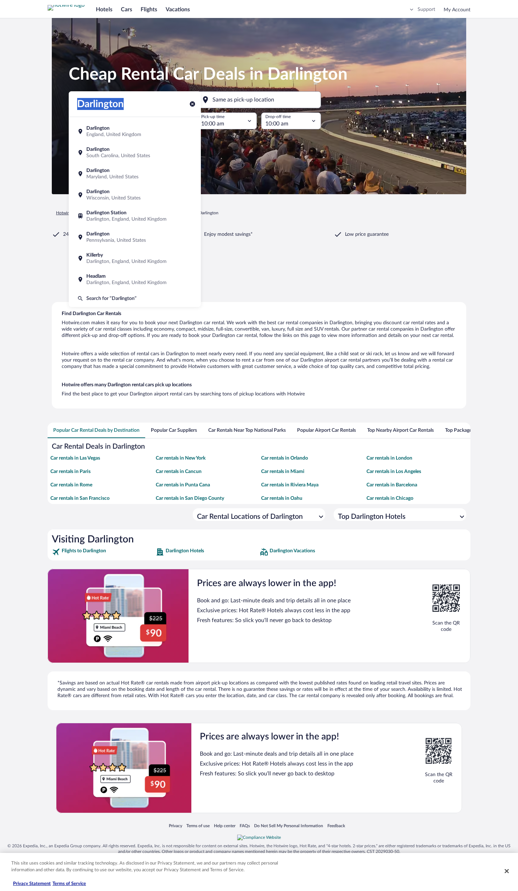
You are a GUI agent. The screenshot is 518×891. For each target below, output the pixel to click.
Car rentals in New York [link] (180, 458)
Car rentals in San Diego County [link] (190, 498)
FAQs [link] (245, 825)
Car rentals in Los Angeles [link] (393, 471)
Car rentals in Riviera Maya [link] (290, 485)
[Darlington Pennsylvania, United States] (135, 237)
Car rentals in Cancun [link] (179, 471)
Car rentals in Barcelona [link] (391, 485)
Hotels (104, 9)
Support (426, 9)
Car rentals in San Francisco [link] (80, 498)
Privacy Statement (32, 883)
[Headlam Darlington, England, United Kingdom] (135, 279)
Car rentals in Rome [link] (71, 485)
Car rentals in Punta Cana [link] (183, 485)
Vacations (178, 9)
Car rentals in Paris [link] (70, 471)
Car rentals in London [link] (389, 458)
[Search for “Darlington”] (135, 298)
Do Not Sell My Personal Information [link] (288, 825)
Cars (126, 9)
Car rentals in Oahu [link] (281, 498)
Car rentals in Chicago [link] (389, 498)
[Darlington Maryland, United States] (135, 173)
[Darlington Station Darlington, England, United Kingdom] (135, 216)
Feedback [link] (336, 825)
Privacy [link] (175, 825)
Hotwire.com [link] (68, 213)
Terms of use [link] (198, 825)
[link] (103, 552)
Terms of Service (69, 883)
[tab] (96, 430)
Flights (149, 9)
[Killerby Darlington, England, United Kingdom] (135, 258)
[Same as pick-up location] (259, 99)
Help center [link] (224, 825)
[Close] (506, 871)
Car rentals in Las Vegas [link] (75, 458)
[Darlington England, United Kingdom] (135, 131)
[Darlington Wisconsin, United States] (135, 194)
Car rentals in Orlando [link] (284, 458)
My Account (457, 9)
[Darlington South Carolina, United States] (135, 152)
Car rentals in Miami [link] (282, 471)
